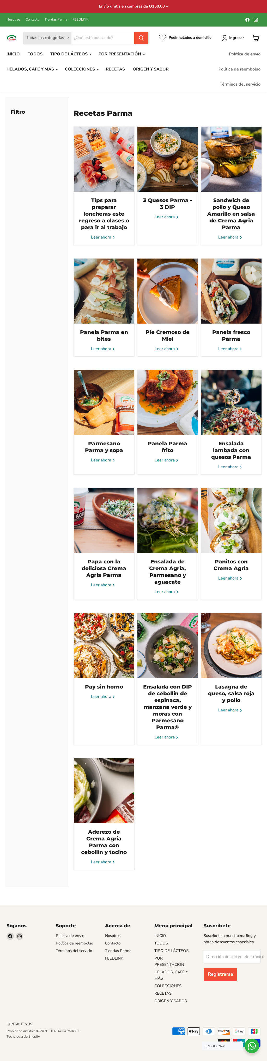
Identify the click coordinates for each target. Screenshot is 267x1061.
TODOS (35, 54)
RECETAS (115, 69)
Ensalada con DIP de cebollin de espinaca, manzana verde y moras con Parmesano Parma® (167, 707)
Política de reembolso (239, 69)
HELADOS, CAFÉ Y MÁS (31, 69)
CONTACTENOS (19, 1024)
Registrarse (220, 974)
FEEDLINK (80, 20)
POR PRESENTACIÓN (120, 54)
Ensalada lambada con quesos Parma (231, 450)
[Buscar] (141, 38)
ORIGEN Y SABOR (151, 69)
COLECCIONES (80, 69)
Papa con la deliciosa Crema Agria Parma (104, 568)
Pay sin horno (104, 687)
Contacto (32, 20)
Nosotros (13, 20)
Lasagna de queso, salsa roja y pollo (231, 693)
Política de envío (244, 54)
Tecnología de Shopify (23, 1036)
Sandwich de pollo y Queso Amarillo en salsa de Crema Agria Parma (231, 213)
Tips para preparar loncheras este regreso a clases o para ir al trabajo (104, 213)
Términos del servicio (240, 84)
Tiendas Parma (56, 20)
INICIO (13, 54)
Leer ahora (101, 237)
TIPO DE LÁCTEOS (69, 54)
